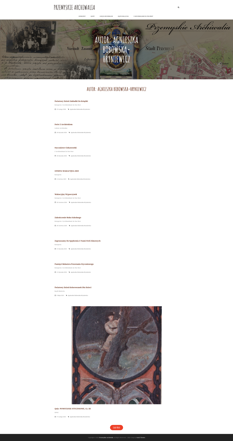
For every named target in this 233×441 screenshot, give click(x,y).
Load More (116, 427)
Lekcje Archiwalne (106, 16)
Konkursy (82, 16)
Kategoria (58, 105)
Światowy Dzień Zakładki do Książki (71, 101)
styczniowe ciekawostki (66, 147)
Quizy (93, 16)
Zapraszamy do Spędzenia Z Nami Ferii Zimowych (77, 241)
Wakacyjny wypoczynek (66, 194)
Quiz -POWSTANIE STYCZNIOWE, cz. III (73, 408)
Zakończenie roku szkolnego (68, 217)
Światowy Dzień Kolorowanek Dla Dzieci (73, 287)
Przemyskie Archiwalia (74, 7)
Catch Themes (140, 437)
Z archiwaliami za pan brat (143, 16)
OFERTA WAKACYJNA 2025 (67, 171)
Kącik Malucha (123, 16)
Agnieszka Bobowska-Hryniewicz (80, 109)
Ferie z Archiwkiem (64, 124)
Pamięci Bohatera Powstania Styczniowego (74, 264)
